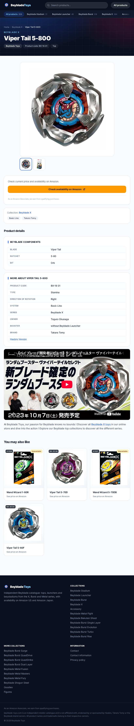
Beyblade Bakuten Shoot (83, 618)
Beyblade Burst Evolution (83, 627)
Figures (8, 691)
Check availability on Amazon (65, 189)
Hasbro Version (18, 339)
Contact (74, 650)
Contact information (80, 655)
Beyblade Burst (88, 14)
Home (6, 27)
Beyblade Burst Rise (81, 636)
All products (120, 5)
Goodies (8, 687)
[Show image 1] (26, 164)
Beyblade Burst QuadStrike (18, 659)
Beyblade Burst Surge (15, 650)
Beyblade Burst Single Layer (85, 622)
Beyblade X (109, 14)
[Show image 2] (39, 164)
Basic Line (14, 218)
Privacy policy (77, 659)
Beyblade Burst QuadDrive (18, 655)
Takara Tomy (30, 218)
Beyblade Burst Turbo (81, 631)
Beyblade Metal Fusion (16, 669)
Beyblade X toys (101, 424)
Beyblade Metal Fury (15, 678)
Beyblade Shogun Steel (16, 682)
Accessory (75, 609)
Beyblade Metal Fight (81, 613)
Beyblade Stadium (37, 14)
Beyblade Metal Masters (17, 673)
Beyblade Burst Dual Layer (18, 664)
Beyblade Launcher (63, 14)
